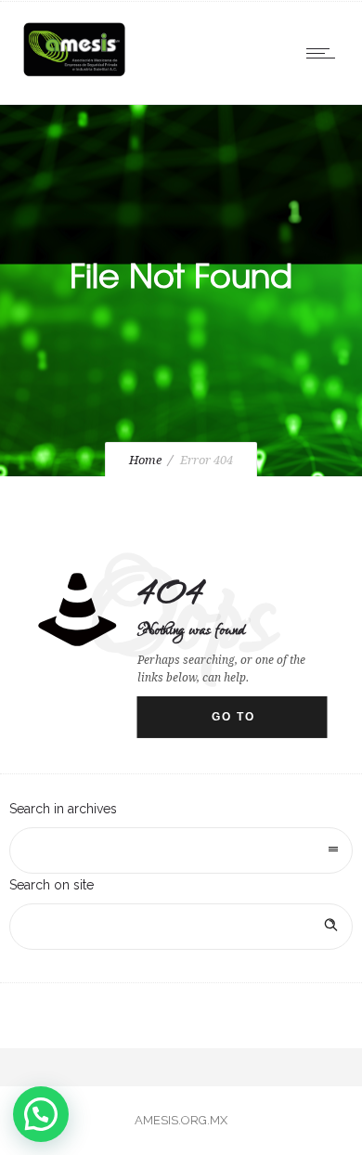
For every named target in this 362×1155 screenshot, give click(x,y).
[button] (41, 1114)
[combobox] (181, 850)
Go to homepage (251, 724)
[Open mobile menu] (324, 52)
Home (145, 460)
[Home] (74, 76)
